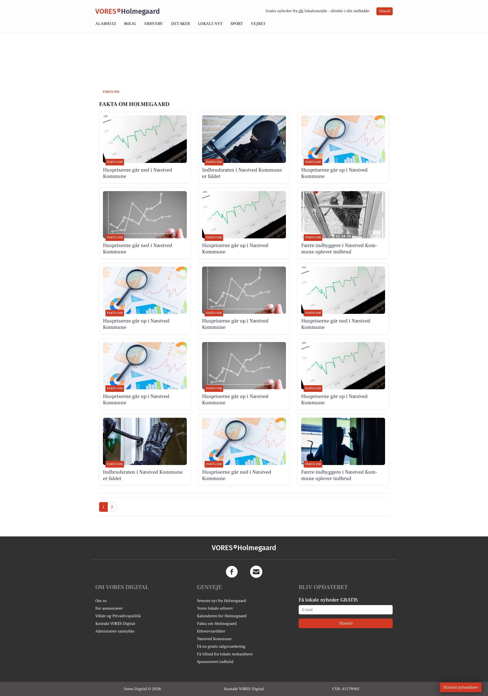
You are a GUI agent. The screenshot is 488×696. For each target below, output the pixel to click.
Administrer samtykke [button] (114, 631)
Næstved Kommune (214, 638)
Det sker (180, 23)
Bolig (130, 23)
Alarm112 (105, 23)
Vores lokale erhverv (215, 608)
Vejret (258, 23)
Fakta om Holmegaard (217, 623)
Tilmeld (384, 11)
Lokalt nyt (210, 23)
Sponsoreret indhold (215, 661)
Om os (101, 600)
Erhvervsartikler (211, 631)
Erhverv (153, 23)
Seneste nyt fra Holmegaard (221, 600)
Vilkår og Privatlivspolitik (118, 615)
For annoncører (109, 608)
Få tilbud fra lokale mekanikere (225, 654)
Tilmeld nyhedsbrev (460, 687)
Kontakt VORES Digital (115, 623)
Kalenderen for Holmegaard (222, 615)
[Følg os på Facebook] (232, 572)
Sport (237, 23)
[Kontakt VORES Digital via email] (256, 572)
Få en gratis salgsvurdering (221, 646)
